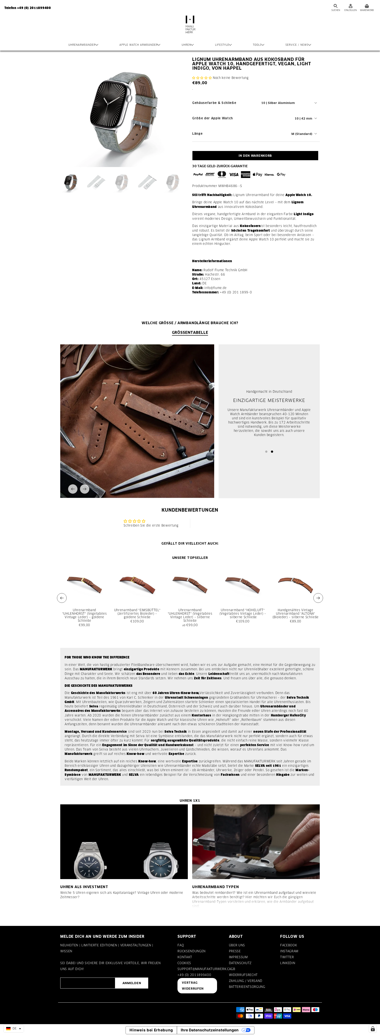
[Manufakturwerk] (190, 29)
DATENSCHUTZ (240, 963)
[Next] (85, 489)
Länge (197, 133)
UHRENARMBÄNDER (81, 44)
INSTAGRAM (289, 951)
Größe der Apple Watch (212, 118)
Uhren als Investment (84, 887)
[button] (202, 78)
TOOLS (257, 44)
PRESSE (235, 951)
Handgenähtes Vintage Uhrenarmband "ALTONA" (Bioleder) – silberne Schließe (295, 613)
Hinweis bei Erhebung (151, 1030)
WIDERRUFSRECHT (243, 975)
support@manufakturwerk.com (205, 969)
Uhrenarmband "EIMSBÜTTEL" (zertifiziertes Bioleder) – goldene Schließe (137, 613)
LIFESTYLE (222, 44)
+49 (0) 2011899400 (194, 975)
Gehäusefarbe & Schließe (214, 103)
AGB (232, 969)
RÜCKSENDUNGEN (191, 951)
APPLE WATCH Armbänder (138, 44)
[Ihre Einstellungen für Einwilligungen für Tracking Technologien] (372, 1028)
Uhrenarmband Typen (215, 887)
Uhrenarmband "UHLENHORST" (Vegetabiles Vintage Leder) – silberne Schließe (190, 615)
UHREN (186, 44)
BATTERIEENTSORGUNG (247, 987)
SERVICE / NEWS (296, 44)
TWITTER (287, 957)
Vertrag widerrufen (193, 985)
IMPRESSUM (238, 957)
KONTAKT (184, 957)
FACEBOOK (288, 945)
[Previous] (73, 489)
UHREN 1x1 (190, 800)
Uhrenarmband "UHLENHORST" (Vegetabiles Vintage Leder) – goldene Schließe (84, 615)
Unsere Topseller (190, 558)
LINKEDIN (287, 963)
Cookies (184, 963)
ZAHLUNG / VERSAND (245, 981)
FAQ (180, 945)
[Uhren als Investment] (124, 841)
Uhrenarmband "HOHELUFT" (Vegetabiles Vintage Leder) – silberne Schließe (242, 613)
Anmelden (131, 983)
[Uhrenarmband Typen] (256, 841)
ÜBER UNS (237, 945)
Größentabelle (190, 332)
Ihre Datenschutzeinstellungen (210, 1030)
